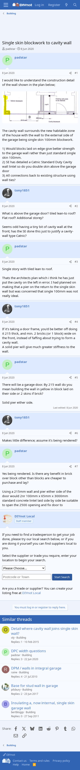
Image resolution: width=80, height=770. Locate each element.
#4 (76, 322)
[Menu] (6, 5)
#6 (76, 433)
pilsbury (15, 689)
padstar (10, 49)
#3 (76, 261)
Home (26, 764)
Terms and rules (39, 761)
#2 (76, 206)
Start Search (62, 577)
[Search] (75, 5)
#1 (76, 73)
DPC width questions (28, 650)
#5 (76, 377)
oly (13, 637)
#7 (76, 466)
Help (16, 764)
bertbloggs (17, 712)
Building (21, 637)
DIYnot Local (31, 593)
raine (14, 672)
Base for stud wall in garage (34, 685)
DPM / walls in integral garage (36, 668)
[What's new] (66, 5)
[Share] (70, 73)
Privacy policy (61, 761)
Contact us (19, 761)
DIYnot (10, 755)
